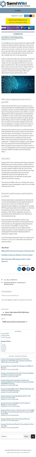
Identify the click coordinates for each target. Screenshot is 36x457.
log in (15, 300)
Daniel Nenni (9, 406)
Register (14, 16)
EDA (10, 39)
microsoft (22, 282)
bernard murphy (10, 282)
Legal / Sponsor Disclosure (13, 452)
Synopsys (13, 39)
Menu (19, 10)
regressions (9, 284)
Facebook (3, 347)
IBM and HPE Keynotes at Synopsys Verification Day (17, 251)
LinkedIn (3, 345)
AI (7, 39)
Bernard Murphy (7, 38)
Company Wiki (5, 333)
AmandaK (8, 362)
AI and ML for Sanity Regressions (12, 37)
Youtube (3, 351)
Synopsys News (5, 335)
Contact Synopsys (6, 337)
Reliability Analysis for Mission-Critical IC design (17, 255)
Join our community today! (18, 22)
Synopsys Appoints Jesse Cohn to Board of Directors (15, 419)
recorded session (11, 239)
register (9, 300)
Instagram (4, 349)
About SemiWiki (25, 452)
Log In (20, 16)
